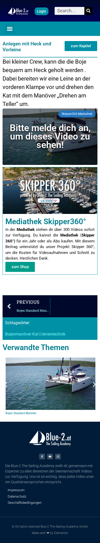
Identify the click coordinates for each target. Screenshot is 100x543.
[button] (9, 28)
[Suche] (88, 11)
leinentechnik (53, 334)
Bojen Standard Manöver (21, 413)
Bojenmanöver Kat (21, 334)
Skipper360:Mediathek (77, 114)
